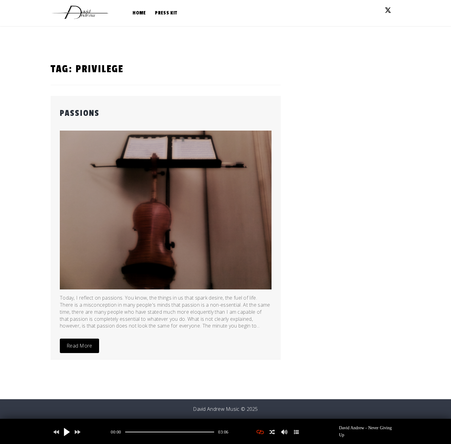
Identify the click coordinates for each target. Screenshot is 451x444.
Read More (79, 345)
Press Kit (166, 13)
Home (139, 13)
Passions (79, 113)
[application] (169, 432)
